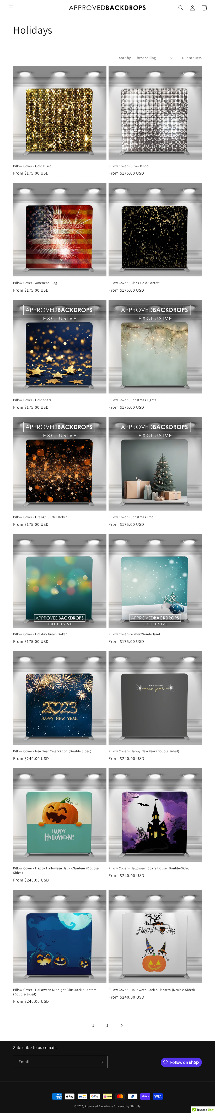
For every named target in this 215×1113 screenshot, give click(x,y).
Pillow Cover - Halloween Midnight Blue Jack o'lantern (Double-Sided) (55, 992)
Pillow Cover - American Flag (35, 283)
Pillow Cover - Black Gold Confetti (134, 283)
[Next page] (121, 1025)
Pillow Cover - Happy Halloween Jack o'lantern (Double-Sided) (56, 870)
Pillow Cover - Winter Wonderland (134, 634)
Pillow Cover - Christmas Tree (131, 517)
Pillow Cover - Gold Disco (32, 166)
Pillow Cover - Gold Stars (32, 400)
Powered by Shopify (127, 1106)
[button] (11, 8)
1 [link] (93, 1025)
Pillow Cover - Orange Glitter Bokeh (40, 517)
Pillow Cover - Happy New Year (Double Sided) (144, 751)
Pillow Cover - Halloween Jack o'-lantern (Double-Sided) (152, 990)
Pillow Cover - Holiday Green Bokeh (40, 634)
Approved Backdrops (99, 1106)
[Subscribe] (101, 1062)
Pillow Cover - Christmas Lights (132, 400)
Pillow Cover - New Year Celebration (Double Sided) (52, 751)
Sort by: (125, 57)
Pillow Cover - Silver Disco (128, 166)
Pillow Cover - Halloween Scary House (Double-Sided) (150, 868)
